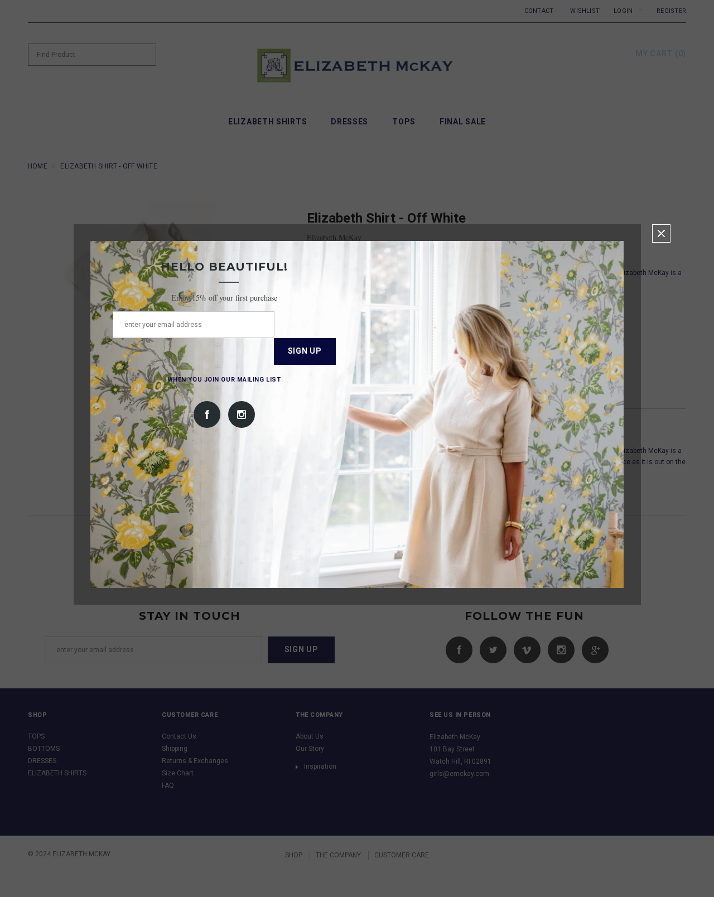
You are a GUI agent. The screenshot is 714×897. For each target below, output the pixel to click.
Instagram (241, 414)
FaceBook (207, 414)
